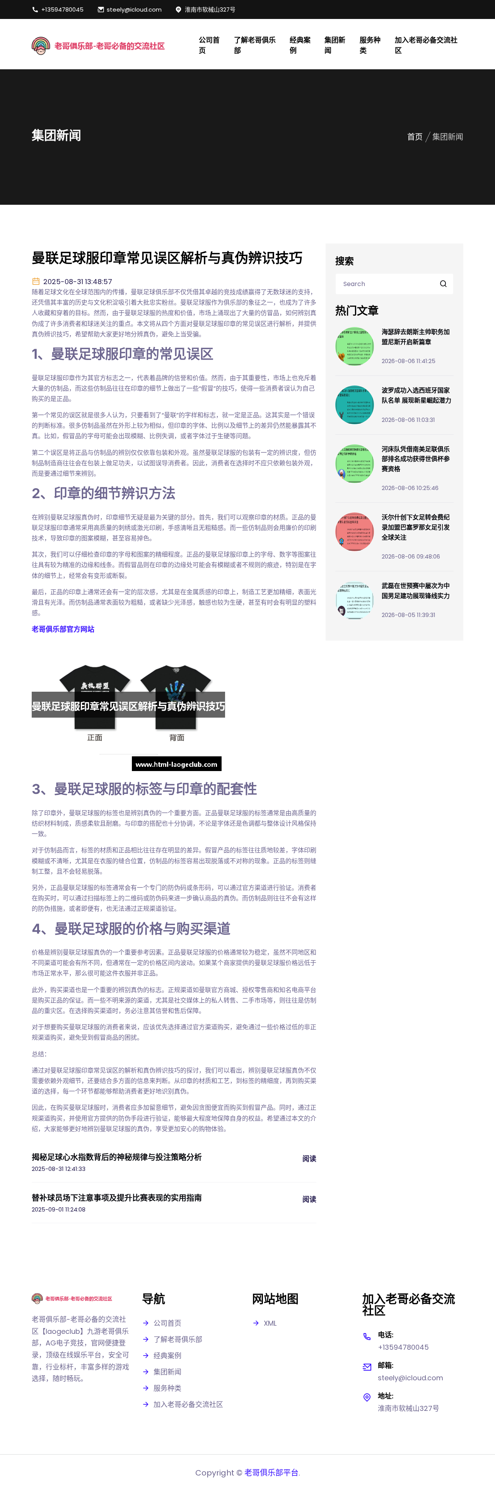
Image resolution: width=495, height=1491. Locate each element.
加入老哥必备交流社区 (426, 45)
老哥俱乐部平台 (271, 1472)
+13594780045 (62, 9)
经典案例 (300, 45)
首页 (415, 137)
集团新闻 (334, 45)
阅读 (309, 1159)
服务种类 (370, 45)
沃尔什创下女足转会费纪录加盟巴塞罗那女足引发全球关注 (416, 527)
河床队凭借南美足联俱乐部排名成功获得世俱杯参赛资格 (416, 459)
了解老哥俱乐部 (255, 45)
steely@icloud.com (134, 9)
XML (270, 1323)
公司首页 (209, 45)
